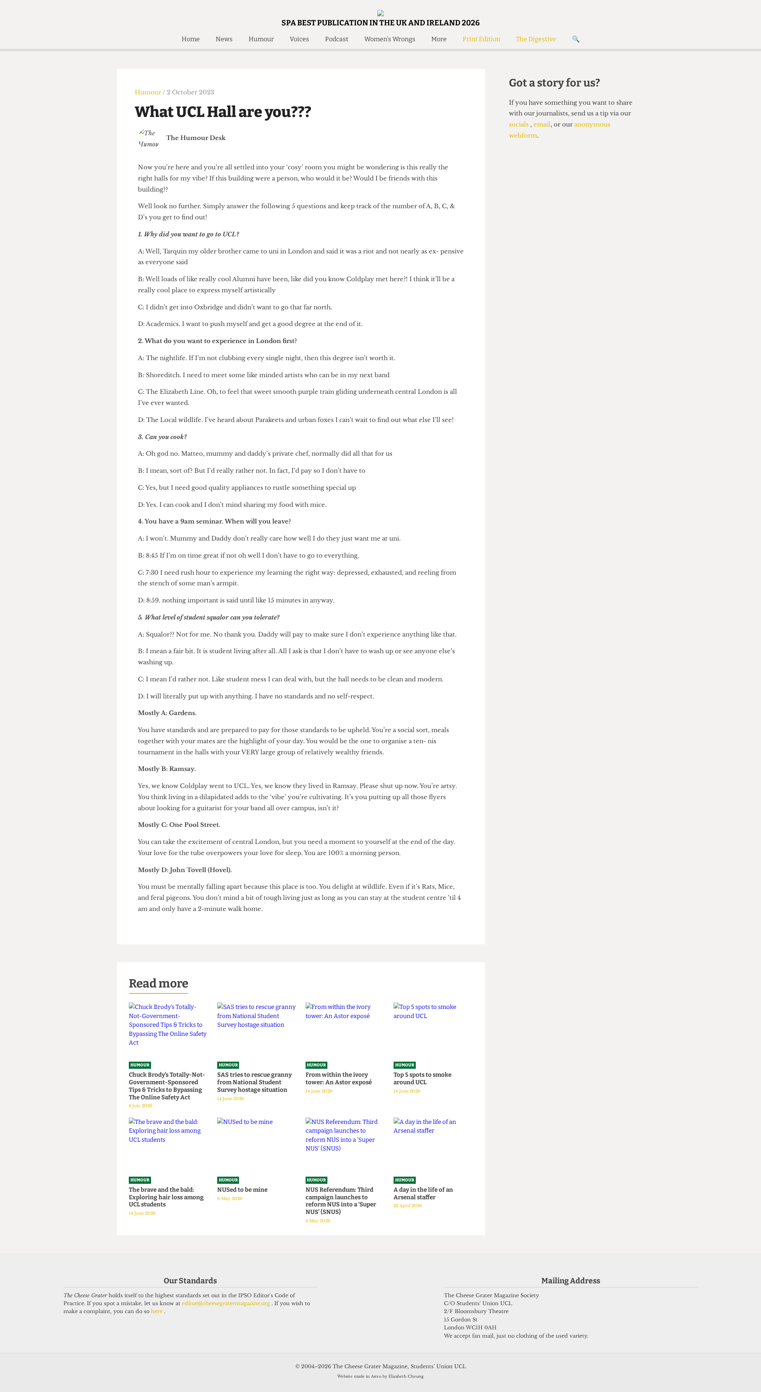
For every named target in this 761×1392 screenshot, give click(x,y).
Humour (261, 39)
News (224, 39)
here (157, 1311)
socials (519, 124)
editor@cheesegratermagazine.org (227, 1303)
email (541, 124)
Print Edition (481, 39)
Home (191, 39)
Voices (299, 39)
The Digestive (536, 39)
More (439, 39)
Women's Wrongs (389, 39)
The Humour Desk (196, 138)
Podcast (336, 39)
